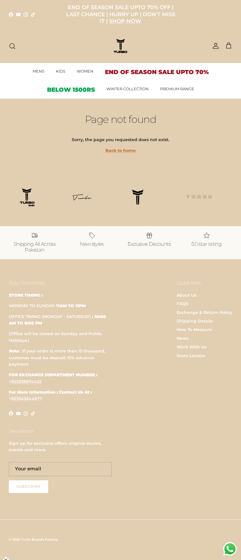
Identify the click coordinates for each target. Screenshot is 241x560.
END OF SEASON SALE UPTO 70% (157, 72)
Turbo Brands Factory (39, 539)
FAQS (182, 303)
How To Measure (194, 329)
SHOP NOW (125, 21)
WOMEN (85, 71)
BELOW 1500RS (71, 89)
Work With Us (191, 347)
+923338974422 (25, 381)
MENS (38, 71)
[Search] (12, 46)
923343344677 (26, 398)
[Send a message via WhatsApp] (230, 549)
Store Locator (191, 355)
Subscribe (28, 486)
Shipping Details (194, 321)
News (182, 338)
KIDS (60, 71)
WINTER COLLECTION (127, 88)
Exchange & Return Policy (204, 312)
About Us (186, 295)
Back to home (121, 150)
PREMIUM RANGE (177, 88)
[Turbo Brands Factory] (121, 46)
